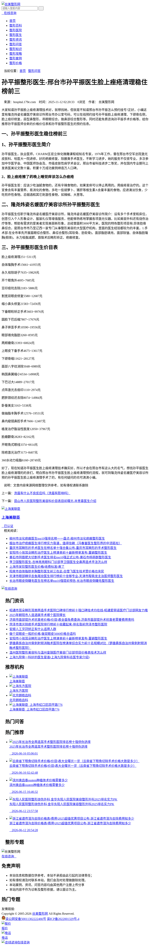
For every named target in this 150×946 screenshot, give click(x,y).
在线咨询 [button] (9, 856)
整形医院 (15, 30)
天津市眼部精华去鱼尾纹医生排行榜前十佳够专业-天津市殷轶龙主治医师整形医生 (66, 576)
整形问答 (15, 44)
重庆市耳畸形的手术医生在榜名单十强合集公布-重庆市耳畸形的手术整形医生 (63, 548)
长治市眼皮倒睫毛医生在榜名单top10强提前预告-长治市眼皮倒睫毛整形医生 (61, 580)
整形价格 (15, 63)
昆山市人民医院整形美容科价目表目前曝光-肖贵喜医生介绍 (55, 501)
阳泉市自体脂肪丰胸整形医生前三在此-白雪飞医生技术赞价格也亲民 (56, 571)
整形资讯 (15, 39)
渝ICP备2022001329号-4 (63, 919)
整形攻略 (15, 53)
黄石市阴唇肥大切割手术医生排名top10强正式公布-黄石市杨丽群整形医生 (60, 557)
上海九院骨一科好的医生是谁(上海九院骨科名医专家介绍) (49, 657)
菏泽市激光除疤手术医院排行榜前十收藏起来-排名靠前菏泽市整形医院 (58, 624)
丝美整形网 (40, 913)
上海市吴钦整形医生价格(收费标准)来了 (36, 566)
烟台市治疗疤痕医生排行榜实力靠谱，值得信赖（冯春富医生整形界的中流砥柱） (65, 543)
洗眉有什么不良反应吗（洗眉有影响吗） (42, 493)
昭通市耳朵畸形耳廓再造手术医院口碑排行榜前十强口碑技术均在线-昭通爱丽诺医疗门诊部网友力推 (78, 610)
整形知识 (15, 49)
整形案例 (15, 58)
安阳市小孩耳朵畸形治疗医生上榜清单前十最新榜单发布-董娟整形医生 (58, 552)
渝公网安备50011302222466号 (25, 919)
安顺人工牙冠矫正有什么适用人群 (32, 629)
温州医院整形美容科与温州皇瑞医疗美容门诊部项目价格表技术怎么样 (57, 652)
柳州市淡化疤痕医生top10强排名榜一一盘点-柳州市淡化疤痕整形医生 (57, 538)
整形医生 (15, 35)
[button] (9, 13)
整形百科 (15, 25)
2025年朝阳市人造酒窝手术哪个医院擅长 (37, 615)
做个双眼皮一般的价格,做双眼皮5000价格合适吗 (42, 633)
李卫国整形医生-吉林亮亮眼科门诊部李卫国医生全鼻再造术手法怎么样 (58, 562)
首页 (12, 20)
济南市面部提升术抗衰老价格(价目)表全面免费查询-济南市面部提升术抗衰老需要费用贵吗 (71, 619)
